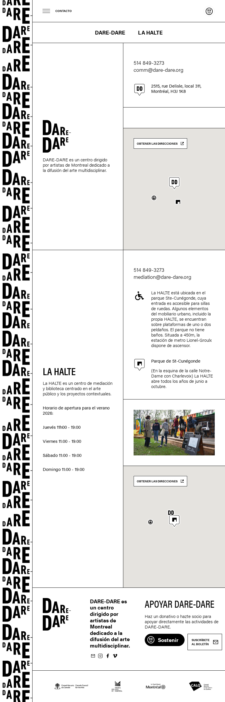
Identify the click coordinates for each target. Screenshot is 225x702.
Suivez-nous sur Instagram (100, 656)
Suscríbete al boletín (93, 656)
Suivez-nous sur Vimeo (115, 656)
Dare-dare (16, 351)
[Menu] (46, 11)
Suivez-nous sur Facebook (107, 656)
